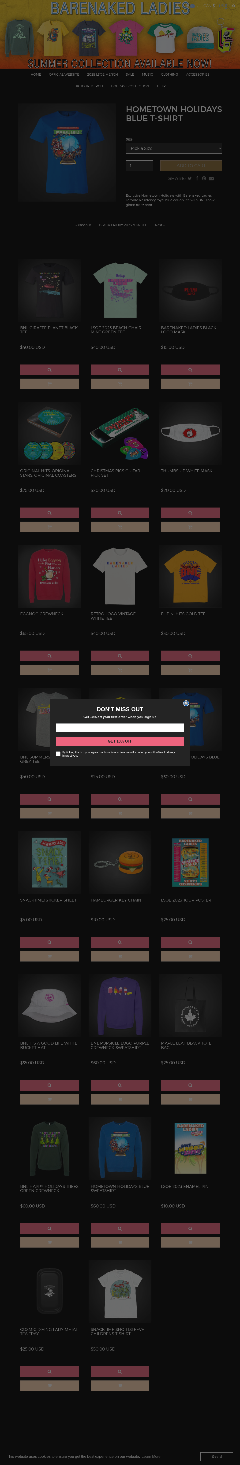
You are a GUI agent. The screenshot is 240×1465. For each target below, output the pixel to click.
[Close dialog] (186, 703)
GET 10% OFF (120, 741)
